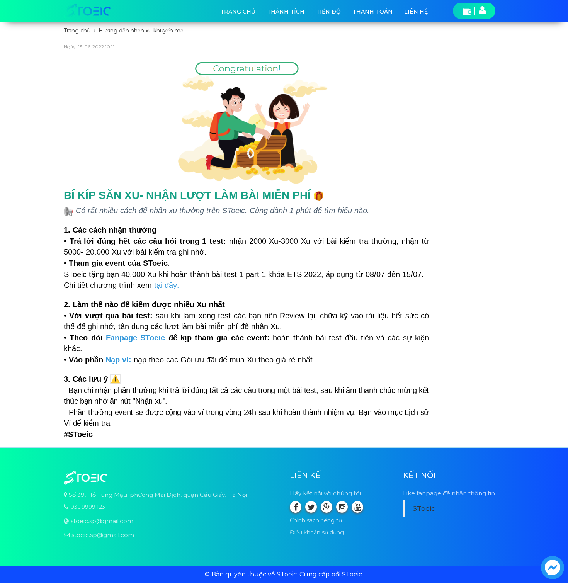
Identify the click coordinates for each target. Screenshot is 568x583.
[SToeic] (87, 11)
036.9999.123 (87, 506)
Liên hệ (416, 11)
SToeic (424, 508)
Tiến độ (328, 11)
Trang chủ (237, 11)
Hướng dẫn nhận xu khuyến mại (142, 30)
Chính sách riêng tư (316, 520)
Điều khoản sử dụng (317, 532)
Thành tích (285, 11)
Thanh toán (372, 11)
